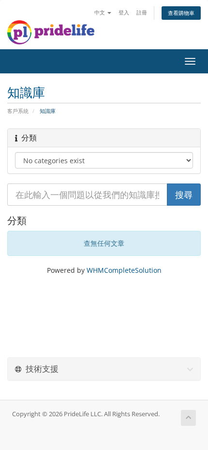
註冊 (141, 12)
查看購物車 (181, 12)
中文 (100, 12)
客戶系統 (18, 110)
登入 (124, 12)
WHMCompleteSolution (124, 270)
